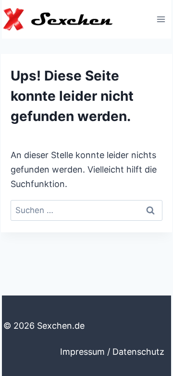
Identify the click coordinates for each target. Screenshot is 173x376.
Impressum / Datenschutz (112, 352)
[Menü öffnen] (161, 19)
